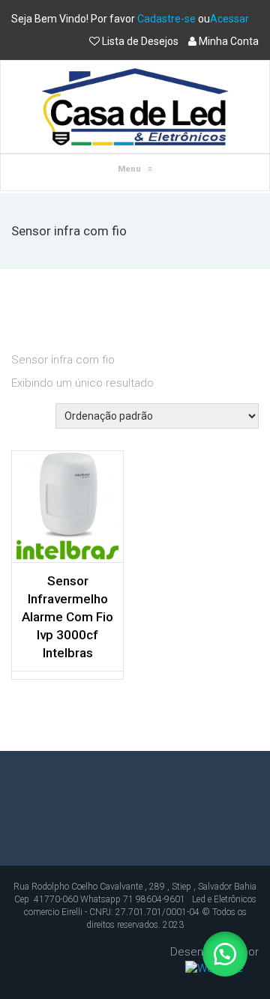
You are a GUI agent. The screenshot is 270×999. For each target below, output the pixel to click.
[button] (225, 954)
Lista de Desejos (140, 41)
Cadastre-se (166, 19)
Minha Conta (227, 41)
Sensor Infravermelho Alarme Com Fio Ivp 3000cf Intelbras (67, 616)
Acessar (229, 19)
